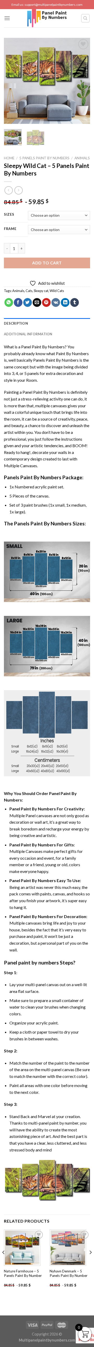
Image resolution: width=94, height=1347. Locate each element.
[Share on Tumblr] (74, 302)
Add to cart (47, 262)
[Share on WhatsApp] (8, 302)
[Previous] (12, 80)
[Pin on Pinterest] (46, 302)
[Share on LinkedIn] (65, 302)
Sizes (9, 214)
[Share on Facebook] (18, 302)
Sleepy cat (41, 291)
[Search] (85, 18)
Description (16, 323)
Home (9, 158)
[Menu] (7, 18)
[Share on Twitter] (27, 302)
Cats (29, 291)
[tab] (47, 323)
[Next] (81, 80)
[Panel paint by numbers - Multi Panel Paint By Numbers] (47, 18)
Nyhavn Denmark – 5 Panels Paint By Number (68, 1273)
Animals (82, 158)
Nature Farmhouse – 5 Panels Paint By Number (23, 1273)
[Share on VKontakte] (55, 302)
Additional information (28, 334)
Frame (10, 229)
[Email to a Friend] (37, 302)
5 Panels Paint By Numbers (44, 158)
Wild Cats (57, 291)
